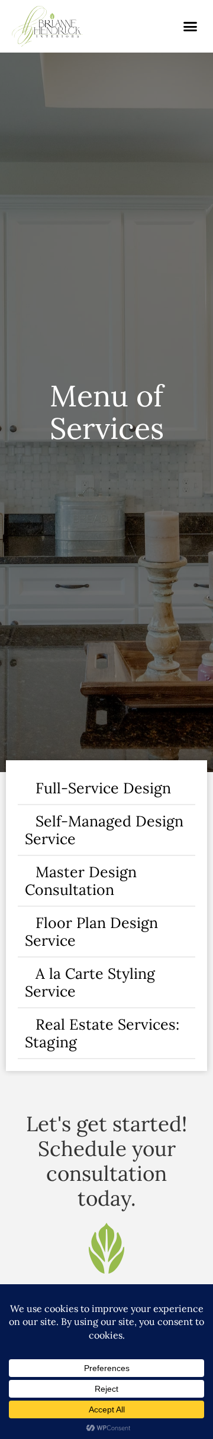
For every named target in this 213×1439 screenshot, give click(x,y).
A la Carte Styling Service (90, 982)
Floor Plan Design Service (91, 931)
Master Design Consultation (81, 880)
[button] (190, 26)
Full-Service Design (103, 788)
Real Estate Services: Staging (102, 1033)
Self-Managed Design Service (104, 830)
